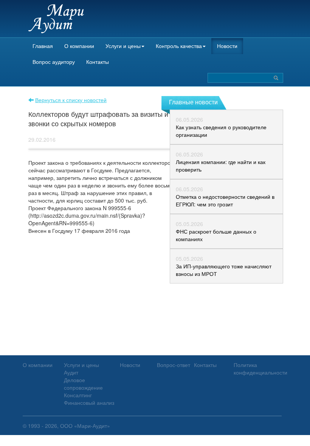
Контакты (97, 61)
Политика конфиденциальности (260, 368)
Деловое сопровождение (83, 383)
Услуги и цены (123, 46)
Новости (227, 46)
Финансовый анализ (89, 402)
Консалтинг (78, 395)
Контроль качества (179, 46)
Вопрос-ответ (173, 365)
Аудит (71, 372)
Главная (43, 46)
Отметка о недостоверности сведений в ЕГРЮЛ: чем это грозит (225, 200)
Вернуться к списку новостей (71, 100)
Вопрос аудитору (54, 61)
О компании (79, 46)
